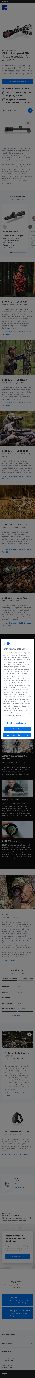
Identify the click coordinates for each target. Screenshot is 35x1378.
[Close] (31, 641)
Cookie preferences (17, 729)
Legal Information (20, 723)
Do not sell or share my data (17, 735)
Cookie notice (9, 723)
